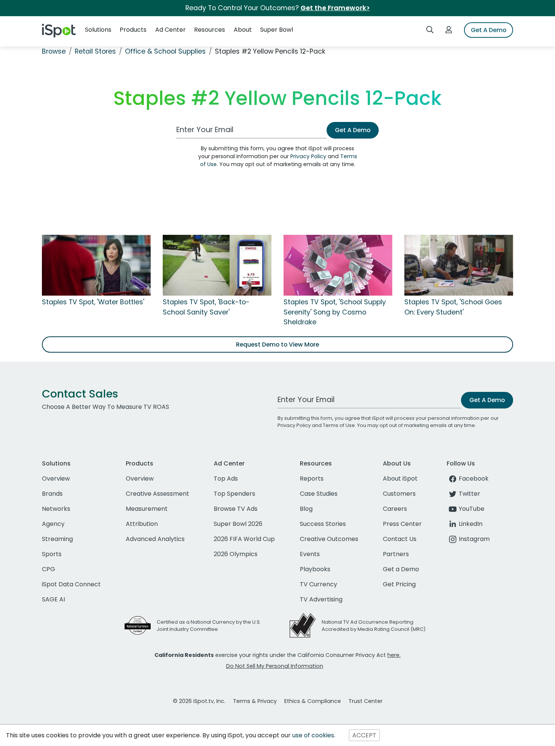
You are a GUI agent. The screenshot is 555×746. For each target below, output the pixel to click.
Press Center (402, 523)
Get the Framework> (335, 7)
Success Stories (323, 523)
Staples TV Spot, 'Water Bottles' (93, 302)
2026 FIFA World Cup (244, 539)
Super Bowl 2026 (238, 523)
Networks (56, 508)
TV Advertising (321, 599)
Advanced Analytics (155, 539)
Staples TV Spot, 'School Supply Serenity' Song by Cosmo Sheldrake (335, 312)
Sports (52, 554)
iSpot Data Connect (71, 584)
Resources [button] (209, 29)
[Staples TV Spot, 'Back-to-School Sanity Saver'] (217, 265)
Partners (396, 554)
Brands (52, 493)
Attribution (142, 523)
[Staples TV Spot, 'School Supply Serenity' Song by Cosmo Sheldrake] (338, 265)
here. (394, 655)
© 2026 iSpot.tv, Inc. (199, 701)
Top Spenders (234, 493)
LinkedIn (471, 523)
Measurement (147, 508)
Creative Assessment (157, 493)
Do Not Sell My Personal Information (274, 666)
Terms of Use (339, 425)
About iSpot (400, 478)
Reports (312, 478)
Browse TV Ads (235, 508)
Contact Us (399, 539)
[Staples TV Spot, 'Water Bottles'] (96, 265)
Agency (53, 523)
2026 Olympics (235, 554)
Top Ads (226, 478)
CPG (48, 569)
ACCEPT (364, 735)
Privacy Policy (308, 156)
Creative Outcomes (329, 539)
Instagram (474, 539)
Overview (56, 478)
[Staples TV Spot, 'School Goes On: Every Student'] (458, 265)
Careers (395, 508)
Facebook (474, 478)
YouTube (471, 508)
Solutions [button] (98, 29)
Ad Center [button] (170, 29)
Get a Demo (401, 569)
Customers (399, 493)
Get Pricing (399, 584)
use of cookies (313, 735)
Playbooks (315, 569)
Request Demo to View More (277, 344)
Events (310, 554)
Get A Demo (488, 30)
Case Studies (319, 493)
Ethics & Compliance (312, 701)
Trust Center (365, 701)
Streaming (57, 539)
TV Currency (318, 584)
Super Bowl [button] (276, 29)
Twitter (469, 493)
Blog (306, 508)
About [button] (243, 29)
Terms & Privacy (255, 701)
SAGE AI (53, 599)
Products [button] (133, 29)
